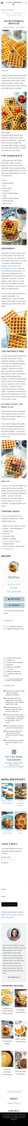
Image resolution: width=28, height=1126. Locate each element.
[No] (26, 1119)
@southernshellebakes (10, 766)
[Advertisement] (14, 643)
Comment (5, 863)
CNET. (14, 268)
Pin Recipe (15, 605)
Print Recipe (20, 27)
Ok (14, 1122)
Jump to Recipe (8, 27)
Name (4, 889)
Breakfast (10, 10)
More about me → (14, 977)
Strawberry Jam (8, 549)
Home (3, 10)
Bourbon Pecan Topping (11, 541)
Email (3, 896)
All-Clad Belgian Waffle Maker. (11, 271)
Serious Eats (12, 266)
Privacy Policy (14, 1103)
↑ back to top (14, 1092)
